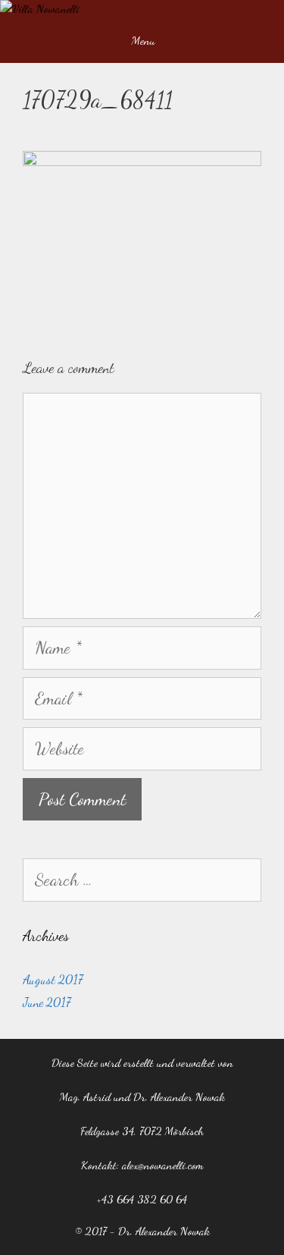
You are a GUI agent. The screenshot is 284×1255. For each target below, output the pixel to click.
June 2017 (47, 1002)
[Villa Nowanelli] (40, 8)
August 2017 (53, 979)
